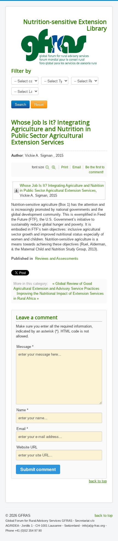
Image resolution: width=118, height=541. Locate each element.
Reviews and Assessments (56, 258)
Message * (24, 347)
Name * (22, 410)
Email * (22, 429)
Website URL (26, 447)
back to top (98, 481)
